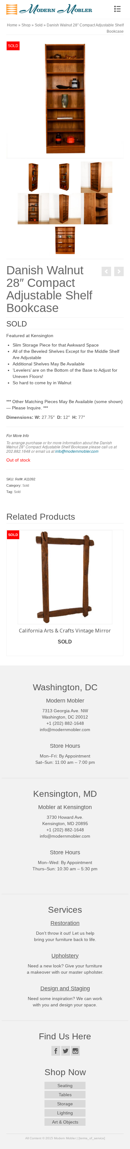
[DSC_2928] (96, 208)
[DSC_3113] (65, 239)
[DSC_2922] (65, 176)
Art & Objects (65, 1121)
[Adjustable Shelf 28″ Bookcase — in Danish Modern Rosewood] (119, 271)
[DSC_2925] (96, 176)
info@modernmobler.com (76, 451)
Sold (25, 485)
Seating (65, 1085)
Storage (65, 1103)
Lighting (65, 1112)
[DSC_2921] (65, 99)
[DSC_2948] (33, 176)
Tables (65, 1094)
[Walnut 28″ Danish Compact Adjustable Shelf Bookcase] (106, 271)
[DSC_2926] (65, 208)
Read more (65, 651)
